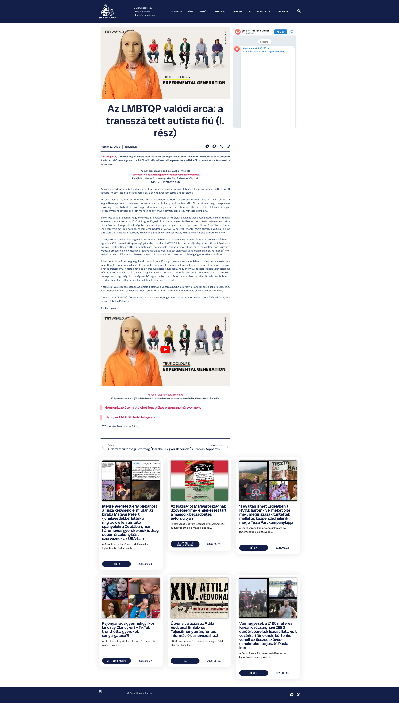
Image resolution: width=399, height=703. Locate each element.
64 (250, 11)
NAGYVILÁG (220, 11)
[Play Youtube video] (165, 349)
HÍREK (191, 11)
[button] (207, 146)
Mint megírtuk (108, 156)
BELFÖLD (204, 11)
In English (176, 11)
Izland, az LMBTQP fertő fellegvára (130, 417)
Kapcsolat (282, 11)
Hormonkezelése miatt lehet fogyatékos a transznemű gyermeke (153, 407)
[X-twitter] (298, 694)
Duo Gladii (237, 11)
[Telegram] (291, 694)
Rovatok (262, 11)
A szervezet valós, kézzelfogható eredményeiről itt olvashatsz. (165, 174)
